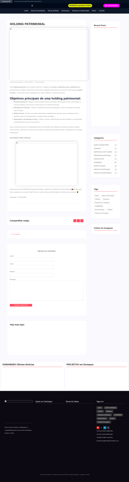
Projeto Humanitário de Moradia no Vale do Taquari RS (111, 385)
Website (12, 271)
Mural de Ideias (53, 11)
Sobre (94, 11)
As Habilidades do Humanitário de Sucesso (47, 385)
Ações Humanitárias (38, 11)
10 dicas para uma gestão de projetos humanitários (28, 1)
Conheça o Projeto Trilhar (73, 467)
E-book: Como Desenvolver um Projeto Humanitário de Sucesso (104, 118)
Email (12, 264)
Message (13, 279)
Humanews (65, 11)
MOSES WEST (70, 426)
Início (26, 11)
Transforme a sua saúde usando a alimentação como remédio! (61, 343)
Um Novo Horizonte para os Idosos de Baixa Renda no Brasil (80, 385)
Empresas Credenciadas (80, 11)
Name (12, 256)
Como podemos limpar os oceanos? (77, 447)
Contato (102, 11)
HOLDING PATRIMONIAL (21, 344)
